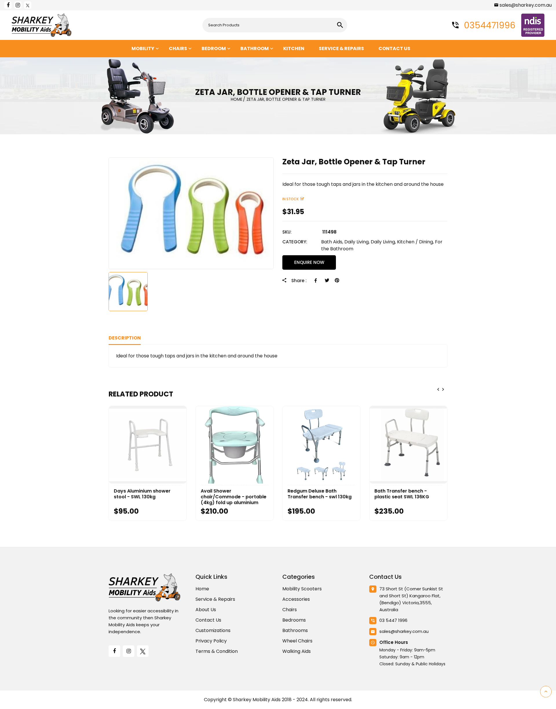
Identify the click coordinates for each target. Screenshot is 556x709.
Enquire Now (309, 262)
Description (125, 338)
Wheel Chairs (297, 641)
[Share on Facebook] (316, 280)
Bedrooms (294, 620)
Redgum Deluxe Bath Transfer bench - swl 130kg (320, 494)
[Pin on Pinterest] (337, 280)
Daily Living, (357, 241)
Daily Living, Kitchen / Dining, (402, 241)
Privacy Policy (211, 641)
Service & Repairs (215, 599)
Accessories (296, 599)
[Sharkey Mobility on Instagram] (17, 5)
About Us (205, 609)
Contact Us (208, 620)
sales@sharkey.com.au (526, 5)
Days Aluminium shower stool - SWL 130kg (142, 494)
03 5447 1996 (393, 620)
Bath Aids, (332, 241)
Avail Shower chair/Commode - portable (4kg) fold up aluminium (233, 497)
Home (202, 588)
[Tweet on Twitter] (327, 280)
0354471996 (488, 25)
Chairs (289, 609)
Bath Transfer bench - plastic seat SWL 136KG (401, 494)
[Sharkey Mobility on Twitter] (27, 5)
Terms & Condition (216, 651)
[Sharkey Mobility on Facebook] (8, 5)
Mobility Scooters (302, 588)
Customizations (213, 630)
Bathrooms (295, 630)
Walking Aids (296, 651)
